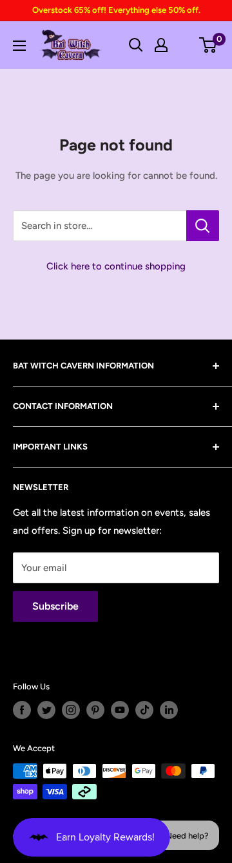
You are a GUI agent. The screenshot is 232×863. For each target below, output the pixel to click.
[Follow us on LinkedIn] (169, 710)
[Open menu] (19, 46)
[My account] (161, 45)
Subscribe (55, 606)
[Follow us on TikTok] (144, 710)
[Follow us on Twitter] (46, 710)
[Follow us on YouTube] (120, 710)
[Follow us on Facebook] (22, 710)
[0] (208, 45)
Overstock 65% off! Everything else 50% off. (116, 10)
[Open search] (136, 45)
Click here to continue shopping (116, 266)
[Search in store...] (202, 225)
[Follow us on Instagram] (71, 710)
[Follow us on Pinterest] (95, 710)
